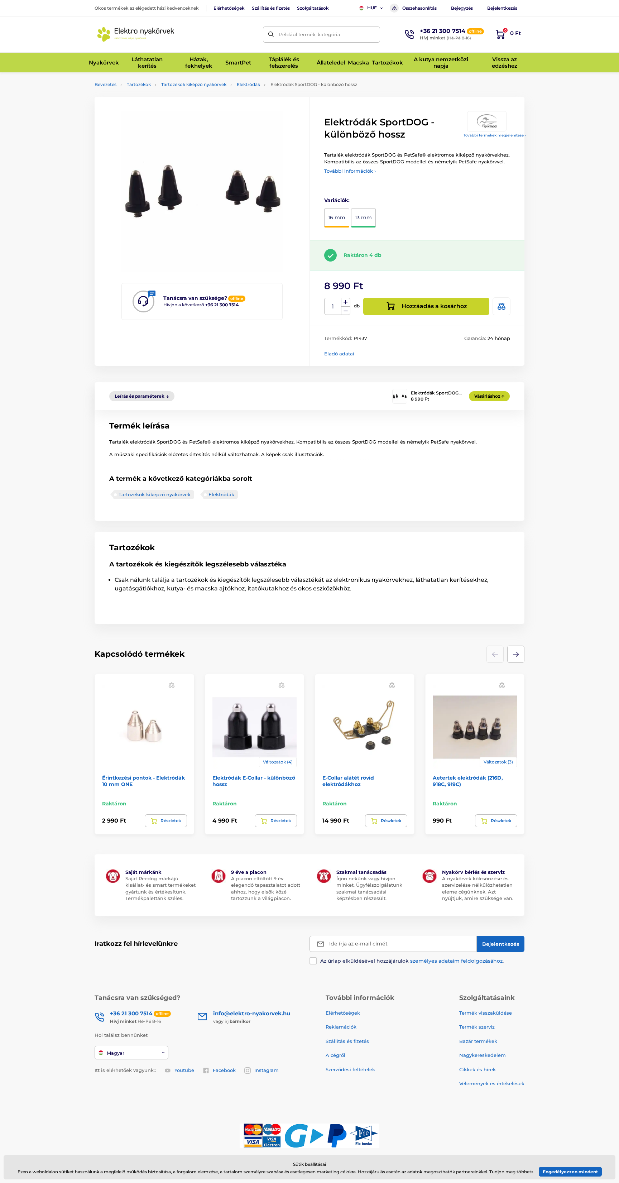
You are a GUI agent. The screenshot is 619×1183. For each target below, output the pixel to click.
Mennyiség (333, 306)
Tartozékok (139, 84)
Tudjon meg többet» (511, 1171)
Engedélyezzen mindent (570, 1171)
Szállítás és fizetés (271, 8)
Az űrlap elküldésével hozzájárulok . (412, 961)
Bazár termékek (478, 1041)
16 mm (336, 217)
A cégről (335, 1055)
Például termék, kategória (309, 34)
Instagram (266, 1070)
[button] (515, 654)
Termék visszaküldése (485, 1013)
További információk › (350, 171)
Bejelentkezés (502, 8)
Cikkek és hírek (477, 1069)
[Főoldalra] (136, 34)
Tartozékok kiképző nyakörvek (193, 84)
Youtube (184, 1070)
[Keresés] (271, 35)
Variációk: (337, 200)
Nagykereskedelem (482, 1055)
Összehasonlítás (419, 8)
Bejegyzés (462, 8)
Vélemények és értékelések (491, 1083)
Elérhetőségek (229, 8)
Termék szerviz (477, 1027)
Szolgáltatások (313, 8)
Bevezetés (105, 84)
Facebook (224, 1070)
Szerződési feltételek (350, 1069)
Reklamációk (341, 1027)
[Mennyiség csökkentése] (345, 310)
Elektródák (248, 84)
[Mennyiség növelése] (345, 302)
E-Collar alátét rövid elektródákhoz (348, 781)
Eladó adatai (339, 353)
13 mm (363, 217)
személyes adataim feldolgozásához (456, 961)
